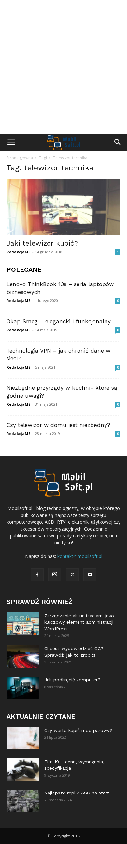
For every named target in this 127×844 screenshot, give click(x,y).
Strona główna (20, 158)
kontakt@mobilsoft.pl (79, 556)
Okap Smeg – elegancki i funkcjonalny (59, 321)
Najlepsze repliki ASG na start (76, 792)
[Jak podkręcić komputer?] (23, 688)
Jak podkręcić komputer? (72, 679)
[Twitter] (72, 574)
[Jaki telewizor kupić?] (63, 207)
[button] (11, 142)
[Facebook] (37, 574)
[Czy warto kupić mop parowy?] (23, 738)
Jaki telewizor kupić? (42, 243)
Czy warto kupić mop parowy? (78, 730)
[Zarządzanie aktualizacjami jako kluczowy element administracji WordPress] (23, 623)
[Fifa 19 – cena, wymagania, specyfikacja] (23, 769)
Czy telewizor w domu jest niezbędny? (58, 425)
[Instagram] (54, 574)
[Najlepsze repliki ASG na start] (23, 801)
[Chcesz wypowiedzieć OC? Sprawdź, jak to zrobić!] (23, 656)
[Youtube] (89, 574)
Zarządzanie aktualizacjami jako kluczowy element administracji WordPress (79, 622)
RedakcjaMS (19, 251)
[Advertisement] (63, 66)
